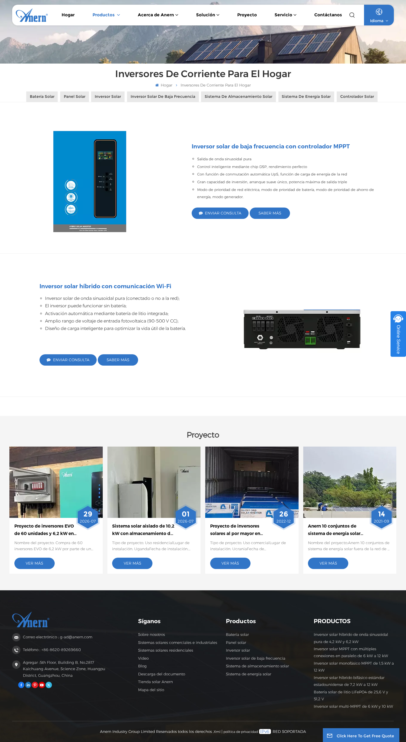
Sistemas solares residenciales (165, 650)
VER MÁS (34, 563)
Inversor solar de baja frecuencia (255, 658)
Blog (142, 666)
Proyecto (247, 14)
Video (143, 658)
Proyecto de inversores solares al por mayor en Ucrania (235, 530)
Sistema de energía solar (248, 674)
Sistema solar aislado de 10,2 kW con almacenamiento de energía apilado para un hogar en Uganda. (143, 530)
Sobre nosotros (151, 634)
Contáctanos (328, 14)
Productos (104, 14)
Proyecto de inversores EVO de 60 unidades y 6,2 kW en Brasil (44, 530)
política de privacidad (240, 732)
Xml (217, 732)
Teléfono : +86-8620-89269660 (52, 649)
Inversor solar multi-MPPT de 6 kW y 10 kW (353, 706)
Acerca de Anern (156, 14)
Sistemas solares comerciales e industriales (177, 642)
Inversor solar (238, 650)
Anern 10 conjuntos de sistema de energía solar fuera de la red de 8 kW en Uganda (336, 530)
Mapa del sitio (151, 690)
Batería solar (237, 634)
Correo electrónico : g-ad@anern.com (57, 637)
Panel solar (236, 642)
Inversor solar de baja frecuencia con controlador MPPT (271, 146)
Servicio (283, 14)
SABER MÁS (270, 213)
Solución (205, 14)
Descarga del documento (161, 674)
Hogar (68, 14)
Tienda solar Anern (155, 682)
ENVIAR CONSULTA (223, 213)
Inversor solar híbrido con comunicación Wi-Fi (105, 286)
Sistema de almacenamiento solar (257, 666)
